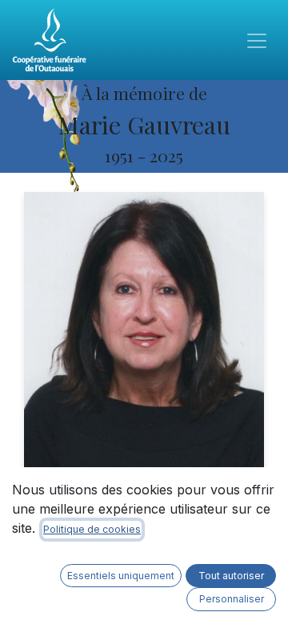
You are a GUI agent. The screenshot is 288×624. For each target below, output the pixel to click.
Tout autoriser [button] (231, 576)
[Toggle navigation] (257, 40)
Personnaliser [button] (231, 599)
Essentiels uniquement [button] (120, 576)
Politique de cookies (92, 529)
